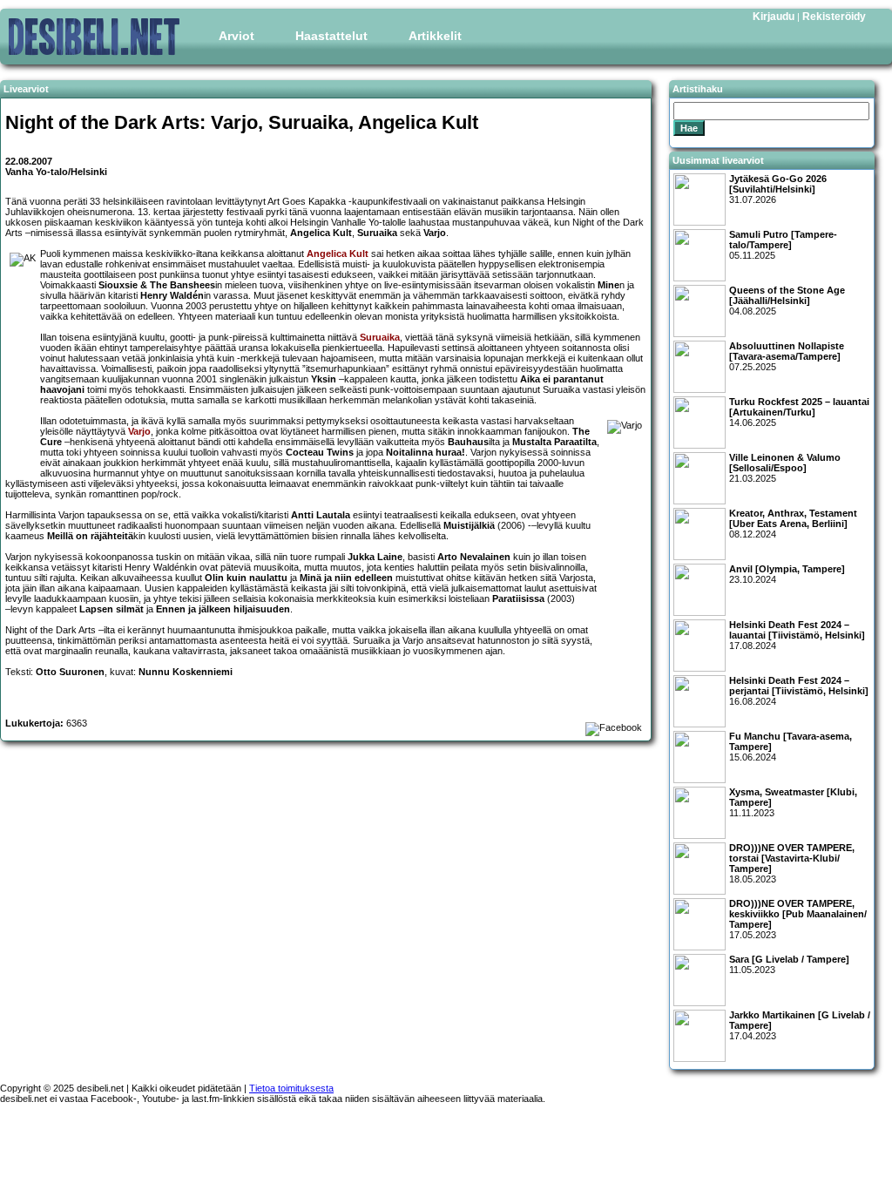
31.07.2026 (778, 189)
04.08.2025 (787, 300)
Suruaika (380, 337)
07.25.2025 (786, 356)
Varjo (139, 431)
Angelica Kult (337, 253)
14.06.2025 (799, 412)
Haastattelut (331, 36)
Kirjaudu (773, 16)
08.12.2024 (793, 523)
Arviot (236, 36)
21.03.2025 (785, 467)
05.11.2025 (783, 244)
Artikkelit (435, 36)
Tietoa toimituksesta (291, 1088)
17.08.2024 (797, 635)
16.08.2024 (798, 691)
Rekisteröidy (834, 16)
